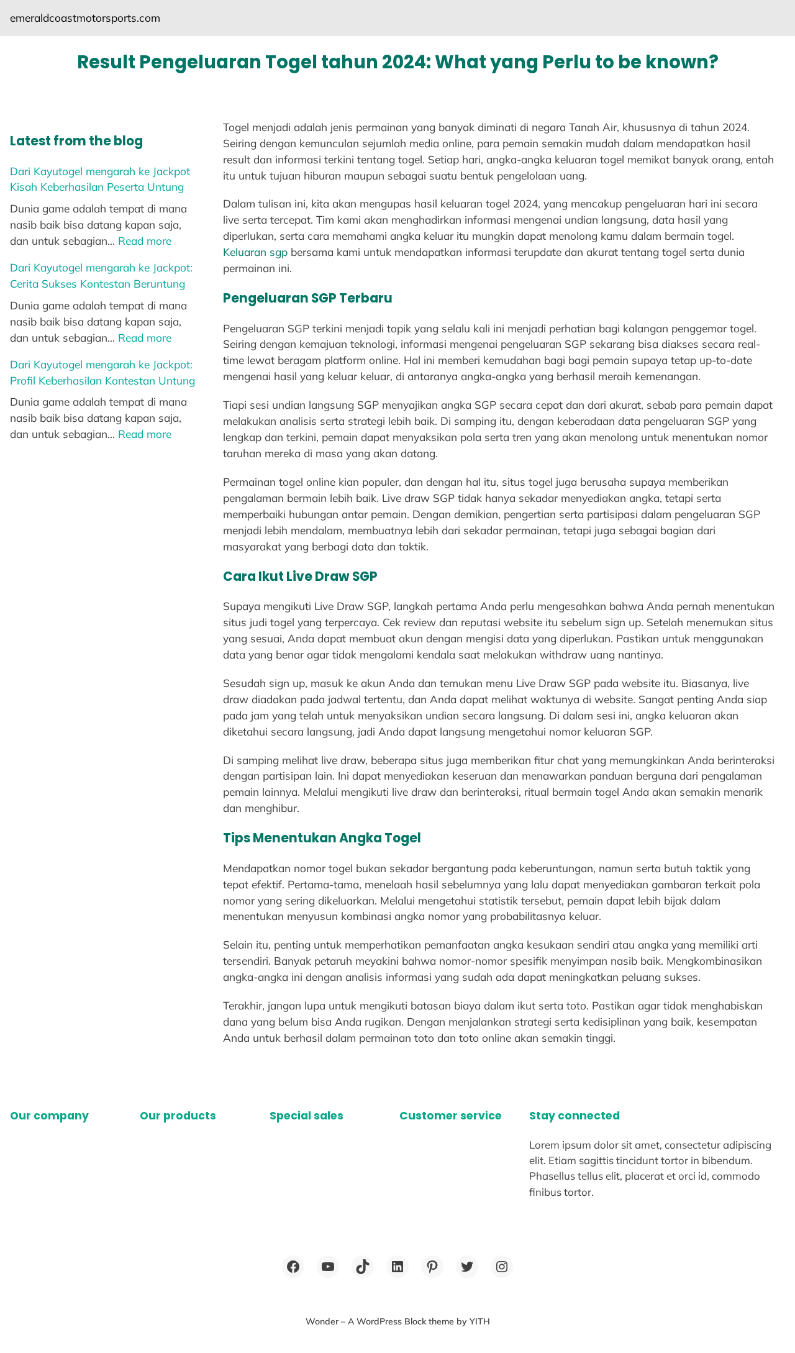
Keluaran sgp (255, 251)
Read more (144, 240)
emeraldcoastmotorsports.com (85, 17)
